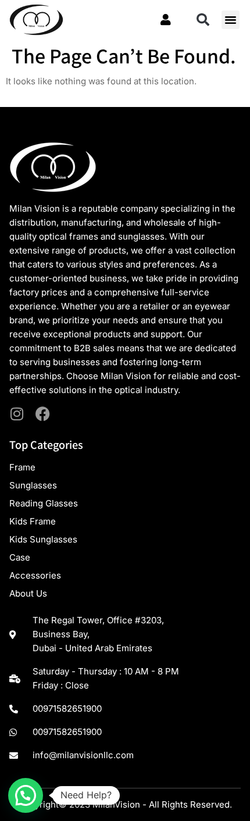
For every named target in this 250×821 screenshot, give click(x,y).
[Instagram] (16, 413)
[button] (203, 20)
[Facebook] (42, 413)
